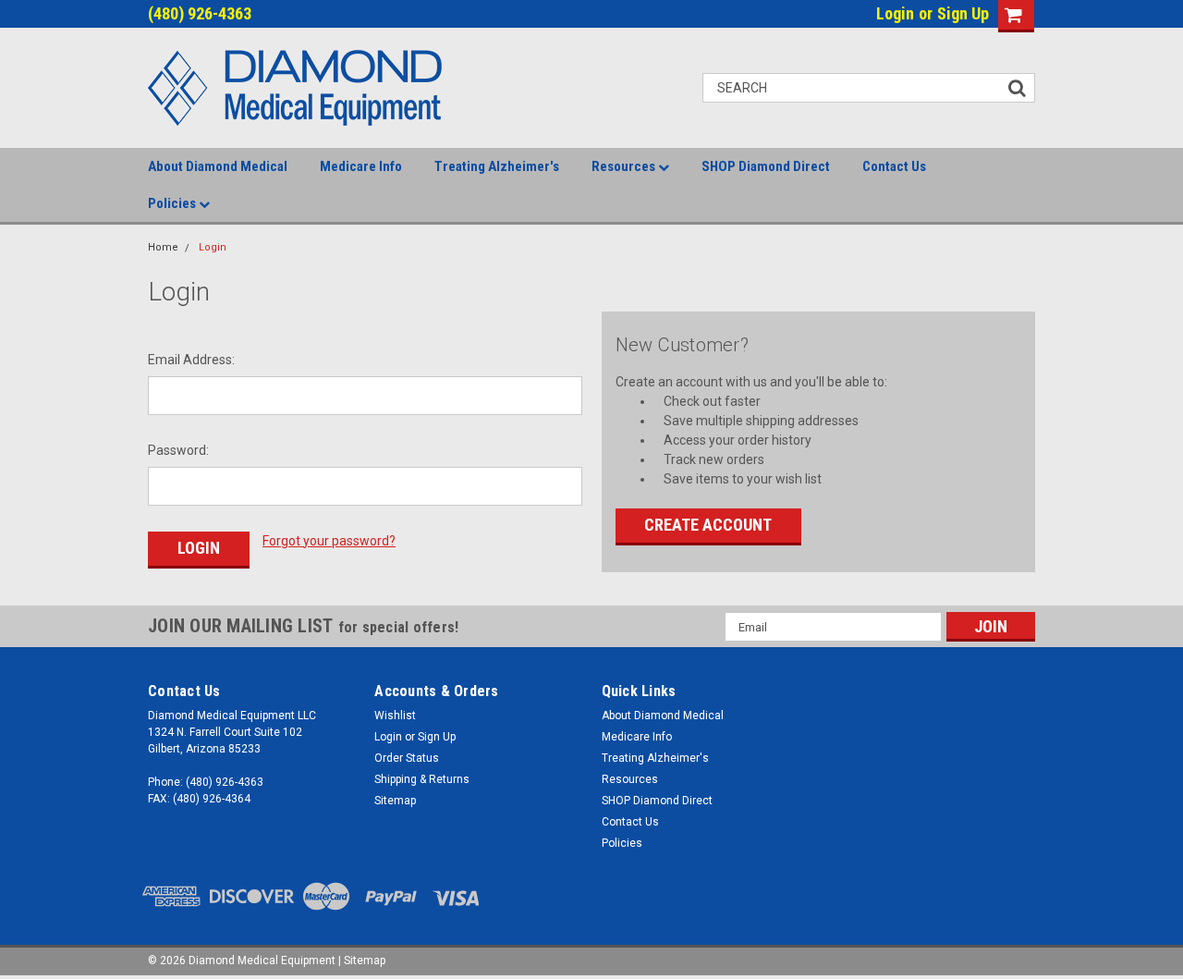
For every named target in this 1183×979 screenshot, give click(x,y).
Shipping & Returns (422, 779)
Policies (173, 203)
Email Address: (191, 359)
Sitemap (395, 800)
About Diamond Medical (217, 166)
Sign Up (963, 13)
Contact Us (894, 166)
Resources (625, 166)
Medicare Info (361, 166)
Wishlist (395, 715)
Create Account (708, 524)
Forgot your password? (329, 540)
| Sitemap (361, 960)
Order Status (406, 758)
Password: (178, 450)
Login (895, 13)
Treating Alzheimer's (496, 166)
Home (163, 247)
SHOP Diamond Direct (765, 166)
